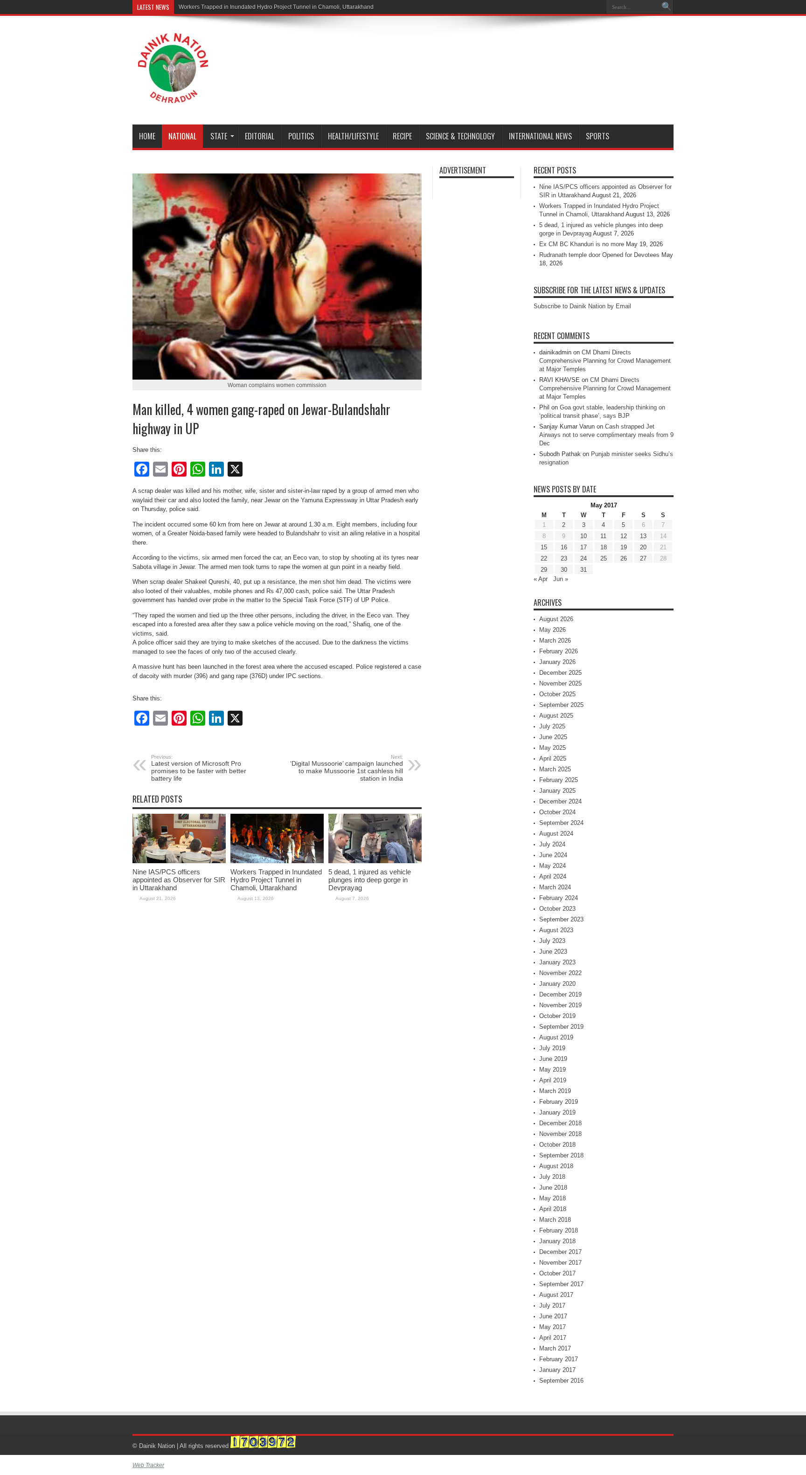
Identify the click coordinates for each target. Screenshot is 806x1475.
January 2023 (557, 962)
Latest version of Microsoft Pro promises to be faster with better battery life (198, 768)
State (218, 136)
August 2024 (556, 833)
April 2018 (552, 1208)
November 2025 (560, 683)
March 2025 (555, 769)
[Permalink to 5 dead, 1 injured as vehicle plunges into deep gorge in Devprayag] (375, 861)
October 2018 (557, 1144)
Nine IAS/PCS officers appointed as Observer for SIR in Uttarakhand (178, 880)
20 (643, 547)
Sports (597, 136)
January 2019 (557, 1112)
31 (583, 569)
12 (623, 536)
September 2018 (561, 1155)
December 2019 (560, 994)
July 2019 (552, 1048)
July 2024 (552, 844)
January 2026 (557, 661)
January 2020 (557, 983)
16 (564, 547)
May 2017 (552, 1326)
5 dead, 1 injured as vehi (210, 7)
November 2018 (560, 1133)
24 (583, 558)
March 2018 (555, 1219)
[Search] (667, 7)
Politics (301, 136)
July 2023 (552, 940)
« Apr (541, 578)
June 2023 (553, 951)
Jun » (560, 578)
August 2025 (556, 715)
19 (623, 547)
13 (643, 536)
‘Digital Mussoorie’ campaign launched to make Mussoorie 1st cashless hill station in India (346, 768)
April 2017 (552, 1337)
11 (603, 536)
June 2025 (553, 737)
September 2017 (561, 1284)
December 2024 (560, 801)
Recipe (402, 136)
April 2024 (552, 876)
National (182, 136)
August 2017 (556, 1294)
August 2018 (556, 1166)
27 (643, 558)
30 (564, 569)
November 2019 (560, 1005)
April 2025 (552, 758)
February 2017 (558, 1359)
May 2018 (552, 1198)
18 (603, 547)
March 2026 (555, 640)
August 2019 (556, 1037)
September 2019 (561, 1026)
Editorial (259, 136)
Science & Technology (460, 136)
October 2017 (557, 1273)
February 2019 (558, 1101)
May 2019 (552, 1069)
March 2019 (555, 1090)
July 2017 (552, 1305)
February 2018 (558, 1230)
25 (603, 558)
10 (583, 536)
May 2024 (552, 865)
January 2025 (557, 790)
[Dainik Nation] (173, 96)
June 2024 (553, 855)
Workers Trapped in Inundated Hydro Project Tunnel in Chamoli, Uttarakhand (276, 880)
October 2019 (557, 1015)
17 (583, 547)
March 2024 (555, 887)
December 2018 (560, 1123)
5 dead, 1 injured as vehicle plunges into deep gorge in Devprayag (369, 880)
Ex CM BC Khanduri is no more (581, 244)
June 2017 (553, 1316)
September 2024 (561, 822)
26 (623, 558)
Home (147, 136)
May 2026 (552, 629)
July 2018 (552, 1176)
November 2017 (560, 1262)
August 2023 (556, 930)
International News (540, 136)
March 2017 (555, 1348)
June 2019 (553, 1058)
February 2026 (558, 651)
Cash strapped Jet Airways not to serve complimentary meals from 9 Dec (606, 435)
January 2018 (557, 1241)
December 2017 (560, 1251)
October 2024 (557, 812)
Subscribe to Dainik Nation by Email (582, 306)
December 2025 (560, 672)
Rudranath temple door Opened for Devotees (599, 254)
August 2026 (556, 619)
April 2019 (552, 1080)
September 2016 (561, 1380)
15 (544, 547)
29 (544, 569)
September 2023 (561, 919)
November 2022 (560, 972)
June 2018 (553, 1187)
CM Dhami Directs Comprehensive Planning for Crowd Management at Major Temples (605, 361)
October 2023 (557, 908)
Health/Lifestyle (353, 136)
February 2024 (558, 897)
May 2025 (552, 747)
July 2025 (552, 726)
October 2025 (557, 694)
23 (564, 558)
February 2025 (558, 779)
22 (544, 558)
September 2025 (561, 704)
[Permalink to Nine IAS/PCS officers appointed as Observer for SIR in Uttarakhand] (179, 861)
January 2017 (557, 1369)
